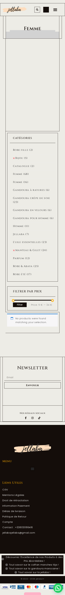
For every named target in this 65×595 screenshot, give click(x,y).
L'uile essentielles (30, 242)
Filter (20, 304)
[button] (55, 9)
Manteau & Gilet (31, 250)
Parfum (21, 258)
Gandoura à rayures (31, 190)
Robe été (22, 274)
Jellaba (21, 234)
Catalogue (23, 166)
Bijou (21, 158)
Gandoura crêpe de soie (31, 200)
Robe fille (23, 150)
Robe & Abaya (26, 266)
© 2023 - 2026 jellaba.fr (32, 579)
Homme (21, 226)
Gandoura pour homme (33, 218)
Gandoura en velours (32, 210)
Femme (21, 174)
